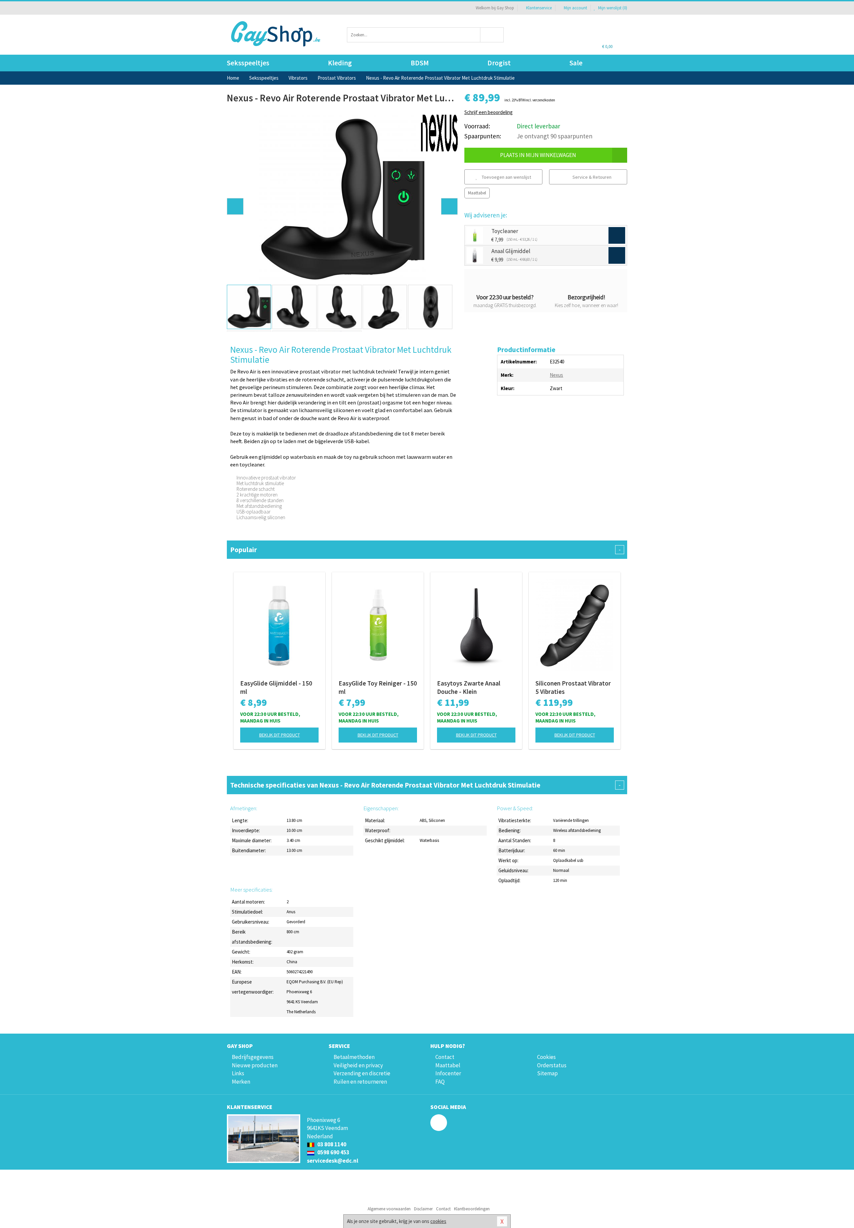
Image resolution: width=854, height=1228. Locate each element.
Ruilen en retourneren (360, 1081)
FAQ (440, 1081)
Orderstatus (551, 1065)
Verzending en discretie (362, 1073)
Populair (425, 549)
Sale (575, 62)
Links (238, 1073)
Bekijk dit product (279, 735)
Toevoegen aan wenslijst (506, 177)
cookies (438, 1221)
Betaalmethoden (354, 1057)
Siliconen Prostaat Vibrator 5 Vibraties (573, 687)
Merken (241, 1081)
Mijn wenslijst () (612, 8)
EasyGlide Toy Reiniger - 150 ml (378, 687)
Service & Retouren (591, 177)
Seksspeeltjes (248, 62)
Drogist (499, 62)
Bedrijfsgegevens (253, 1057)
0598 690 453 (332, 1152)
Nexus (556, 375)
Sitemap (547, 1073)
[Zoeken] (492, 34)
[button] (235, 206)
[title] (439, 132)
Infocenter (448, 1073)
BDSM (420, 62)
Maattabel (477, 193)
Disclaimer (423, 1209)
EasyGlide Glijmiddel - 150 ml (276, 687)
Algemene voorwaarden (389, 1209)
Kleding (340, 62)
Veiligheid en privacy (358, 1065)
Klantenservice (539, 8)
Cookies (546, 1057)
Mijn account (575, 8)
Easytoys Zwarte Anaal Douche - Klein (468, 687)
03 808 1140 (331, 1144)
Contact (444, 1057)
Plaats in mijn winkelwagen (538, 155)
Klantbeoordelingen (472, 1209)
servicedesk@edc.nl (332, 1160)
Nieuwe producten (255, 1065)
